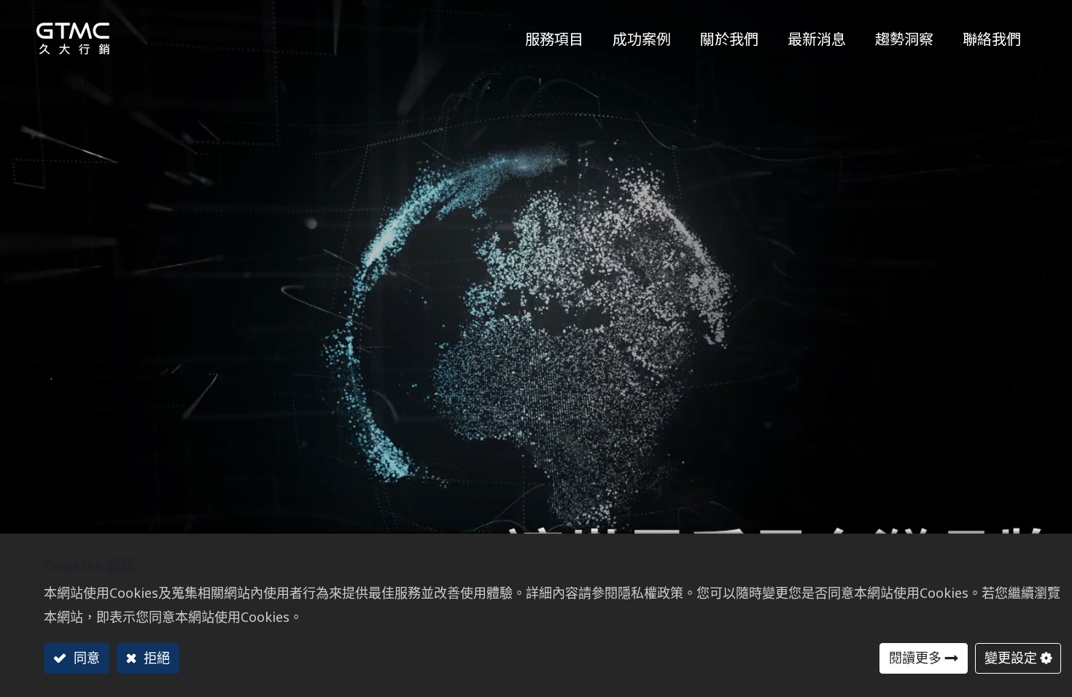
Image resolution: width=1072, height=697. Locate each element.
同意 (85, 657)
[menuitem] (904, 35)
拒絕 (155, 657)
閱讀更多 (915, 657)
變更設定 (1010, 657)
